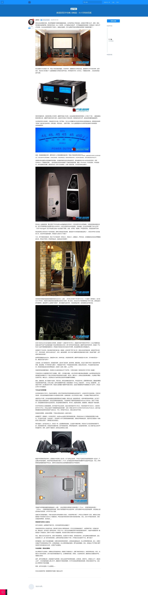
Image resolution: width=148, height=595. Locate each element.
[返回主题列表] (2, 2)
